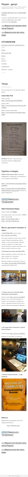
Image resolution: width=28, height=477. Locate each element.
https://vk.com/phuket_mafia (10, 219)
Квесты (4, 56)
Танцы (3, 50)
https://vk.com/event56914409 (10, 221)
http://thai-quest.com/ (13, 425)
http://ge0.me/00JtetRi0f (17, 297)
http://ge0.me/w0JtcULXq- (9, 235)
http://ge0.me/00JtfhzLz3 (17, 333)
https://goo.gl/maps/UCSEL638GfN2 (15, 263)
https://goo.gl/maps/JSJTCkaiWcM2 (12, 100)
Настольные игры (6, 53)
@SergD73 (14, 22)
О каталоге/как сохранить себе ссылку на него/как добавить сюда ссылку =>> (14, 7)
